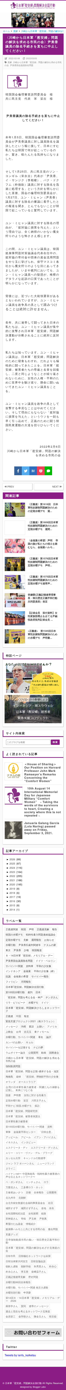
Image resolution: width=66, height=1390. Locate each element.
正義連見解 (43, 929)
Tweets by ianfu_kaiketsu (20, 1355)
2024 (13, 867)
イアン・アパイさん (45, 1137)
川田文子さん (38, 1100)
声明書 (17, 1095)
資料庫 (29, 966)
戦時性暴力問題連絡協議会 (40, 934)
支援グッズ (12, 1234)
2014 (13, 909)
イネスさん (12, 1142)
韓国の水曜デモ (14, 934)
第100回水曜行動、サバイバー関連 (25, 1126)
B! (33, 471)
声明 (31, 929)
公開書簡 (51, 1192)
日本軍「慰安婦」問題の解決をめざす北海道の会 (33, 1249)
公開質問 (33, 1052)
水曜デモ (33, 1002)
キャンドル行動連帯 (34, 1158)
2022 (13, 876)
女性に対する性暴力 (35, 1095)
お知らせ (49, 939)
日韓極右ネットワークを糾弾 (34, 1256)
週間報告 (36, 939)
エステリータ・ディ (17, 1147)
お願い (40, 1026)
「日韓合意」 (46, 1132)
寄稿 (23, 1218)
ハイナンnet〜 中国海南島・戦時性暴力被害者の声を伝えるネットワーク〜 (33, 1175)
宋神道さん (12, 1218)
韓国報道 (37, 950)
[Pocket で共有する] (41, 470)
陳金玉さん (40, 1316)
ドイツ (45, 1002)
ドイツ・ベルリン (45, 960)
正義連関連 (12, 929)
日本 (38, 992)
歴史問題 (33, 1277)
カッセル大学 (13, 1158)
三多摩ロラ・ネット (32, 1187)
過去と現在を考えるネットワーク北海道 (28, 1311)
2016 (13, 901)
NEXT (55, 486)
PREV (10, 486)
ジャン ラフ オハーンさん (20, 1163)
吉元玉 (27, 1031)
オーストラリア (27, 1081)
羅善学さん (12, 1306)
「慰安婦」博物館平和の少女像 (41, 1076)
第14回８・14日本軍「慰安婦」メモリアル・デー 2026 (33, 1299)
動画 (43, 1052)
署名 (40, 1037)
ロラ (46, 1182)
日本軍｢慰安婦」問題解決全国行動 (25, 987)
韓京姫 (52, 1316)
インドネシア (13, 971)
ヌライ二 (10, 1168)
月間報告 (26, 981)
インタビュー (28, 1142)
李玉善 (24, 1271)
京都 (28, 1192)
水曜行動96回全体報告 (18, 1282)
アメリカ (52, 1026)
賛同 (23, 1306)
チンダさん (52, 997)
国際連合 (54, 1052)
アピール (26, 1137)
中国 (18, 1016)
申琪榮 (27, 1292)
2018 (13, 893)
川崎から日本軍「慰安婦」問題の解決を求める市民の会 (33, 1059)
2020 (13, 884)
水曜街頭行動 (13, 1292)
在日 (50, 1203)
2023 (13, 872)
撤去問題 (53, 1229)
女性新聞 (33, 1213)
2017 (13, 897)
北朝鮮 (22, 1197)
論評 (48, 1037)
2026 (13, 859)
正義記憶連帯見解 (15, 1277)
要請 (31, 1026)
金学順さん (24, 1316)
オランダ (10, 1081)
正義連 (9, 1016)
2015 (13, 905)
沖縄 (23, 1026)
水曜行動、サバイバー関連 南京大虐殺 (27, 1287)
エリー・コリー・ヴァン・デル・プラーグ (29, 1152)
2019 (13, 888)
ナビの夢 (38, 1047)
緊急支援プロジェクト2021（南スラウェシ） (31, 1021)
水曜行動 (10, 945)
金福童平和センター (25, 1132)
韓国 (23, 929)
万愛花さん (12, 1187)
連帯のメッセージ (39, 1306)
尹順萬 (43, 1218)
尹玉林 (32, 1218)
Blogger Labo (39, 1386)
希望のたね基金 (14, 1223)
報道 (26, 1016)
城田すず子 (12, 1208)
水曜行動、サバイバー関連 (20, 1037)
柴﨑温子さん (38, 1271)
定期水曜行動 (13, 1100)
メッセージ (12, 1026)
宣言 (25, 1100)
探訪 (37, 1105)
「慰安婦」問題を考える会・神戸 (24, 997)
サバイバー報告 (40, 976)
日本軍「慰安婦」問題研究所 (22, 1111)
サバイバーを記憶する (18, 1047)
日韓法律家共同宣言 (17, 1261)
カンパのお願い (14, 1042)
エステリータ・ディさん (44, 1147)
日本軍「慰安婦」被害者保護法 (23, 1116)
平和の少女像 (43, 966)
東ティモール (41, 1031)
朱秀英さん (40, 1266)
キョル (29, 1042)
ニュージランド (45, 1163)
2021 (13, 880)
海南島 (9, 1076)
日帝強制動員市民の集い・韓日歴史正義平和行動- (33, 1241)
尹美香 (17, 950)
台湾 (18, 1031)
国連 (8, 1095)
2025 (13, 863)
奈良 (51, 1208)
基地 (43, 1208)
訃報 (26, 950)
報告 (54, 929)
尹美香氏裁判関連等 (29, 945)
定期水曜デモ (13, 939)
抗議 (8, 976)
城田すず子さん (29, 1208)
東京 (8, 950)
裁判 (30, 992)
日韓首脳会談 (38, 1261)
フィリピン (12, 981)
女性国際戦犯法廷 (15, 1213)
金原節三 (10, 1316)
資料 (49, 1126)
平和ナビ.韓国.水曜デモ (19, 1105)
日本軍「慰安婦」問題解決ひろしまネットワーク (33, 1009)
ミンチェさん (33, 1182)
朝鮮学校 (26, 1266)
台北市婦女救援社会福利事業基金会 (25, 1203)
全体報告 (39, 1192)
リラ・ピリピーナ (15, 1002)
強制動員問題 (13, 1066)
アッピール (12, 1137)
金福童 (27, 971)
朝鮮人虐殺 (12, 1266)
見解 (10, 62)
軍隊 (8, 1132)
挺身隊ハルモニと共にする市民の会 (25, 1229)
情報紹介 (31, 1223)
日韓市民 (10, 1256)
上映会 (9, 1031)
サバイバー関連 (14, 966)
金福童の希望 (21, 976)
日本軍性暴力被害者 (17, 1121)
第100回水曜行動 (15, 992)
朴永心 (52, 1266)
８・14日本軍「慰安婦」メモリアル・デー (29, 955)
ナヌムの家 (50, 945)
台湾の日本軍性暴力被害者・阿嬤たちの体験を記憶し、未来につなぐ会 (33, 1088)
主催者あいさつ (14, 1192)
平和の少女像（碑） (45, 971)
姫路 (43, 1213)
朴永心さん (12, 1271)
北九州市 (10, 1197)
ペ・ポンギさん (14, 1182)
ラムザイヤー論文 (15, 1052)
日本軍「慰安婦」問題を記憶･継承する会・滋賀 (32, 1071)
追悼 (18, 1076)
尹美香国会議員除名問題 (21, 65)
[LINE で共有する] (48, 470)
